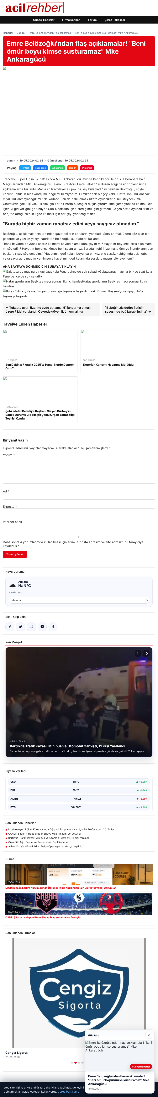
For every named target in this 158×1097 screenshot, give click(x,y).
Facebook (40, 167)
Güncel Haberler (44, 19)
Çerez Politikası (114, 19)
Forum (92, 19)
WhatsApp (57, 167)
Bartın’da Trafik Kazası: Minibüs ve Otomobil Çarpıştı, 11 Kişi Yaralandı (49, 837)
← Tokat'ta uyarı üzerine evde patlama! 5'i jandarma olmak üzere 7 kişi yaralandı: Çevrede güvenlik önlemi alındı (48, 309)
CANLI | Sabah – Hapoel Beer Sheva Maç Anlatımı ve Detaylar (44, 833)
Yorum (9, 455)
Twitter (25, 167)
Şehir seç (16, 592)
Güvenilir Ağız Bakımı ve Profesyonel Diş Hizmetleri (38, 842)
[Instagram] (31, 627)
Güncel (21, 32)
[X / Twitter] (20, 627)
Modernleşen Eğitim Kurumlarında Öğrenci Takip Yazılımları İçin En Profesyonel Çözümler (61, 829)
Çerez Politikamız (69, 1091)
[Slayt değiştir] (72, 1063)
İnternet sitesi (13, 522)
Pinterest (87, 167)
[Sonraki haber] (146, 653)
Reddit (72, 167)
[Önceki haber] (138, 653)
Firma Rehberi (71, 19)
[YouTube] (42, 627)
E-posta (10, 506)
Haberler (8, 32)
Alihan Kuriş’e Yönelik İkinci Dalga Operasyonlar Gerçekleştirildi (45, 846)
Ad (6, 491)
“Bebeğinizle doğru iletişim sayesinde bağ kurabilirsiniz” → (128, 309)
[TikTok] (53, 627)
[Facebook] (9, 627)
